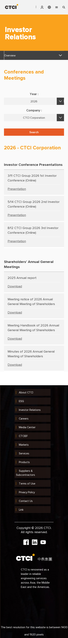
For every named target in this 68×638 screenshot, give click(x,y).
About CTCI (26, 392)
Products (24, 462)
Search (34, 132)
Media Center (27, 427)
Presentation (17, 189)
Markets (24, 444)
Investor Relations (30, 409)
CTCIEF (23, 435)
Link (21, 509)
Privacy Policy (27, 492)
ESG (21, 401)
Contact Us (26, 500)
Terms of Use (27, 483)
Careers (23, 418)
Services (24, 453)
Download (15, 286)
